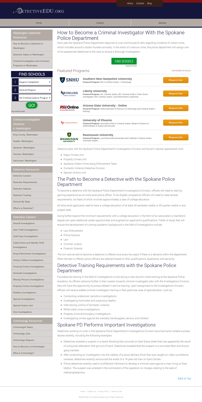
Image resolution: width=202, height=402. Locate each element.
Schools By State (21, 201)
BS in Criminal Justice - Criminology (115, 82)
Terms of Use (116, 391)
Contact (140, 3)
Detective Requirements (25, 182)
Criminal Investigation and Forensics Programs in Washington (31, 63)
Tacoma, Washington (23, 154)
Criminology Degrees (23, 340)
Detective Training (22, 195)
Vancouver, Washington (24, 160)
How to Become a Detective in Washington (28, 45)
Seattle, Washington (23, 141)
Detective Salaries (22, 188)
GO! (31, 105)
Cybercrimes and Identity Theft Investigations (28, 244)
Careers (100, 22)
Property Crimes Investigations (28, 286)
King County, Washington (25, 134)
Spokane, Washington (24, 147)
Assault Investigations (24, 223)
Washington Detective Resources (27, 35)
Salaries (162, 22)
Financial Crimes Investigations (28, 266)
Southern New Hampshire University (107, 78)
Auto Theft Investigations (25, 229)
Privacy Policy (103, 391)
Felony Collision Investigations (28, 260)
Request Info (176, 80)
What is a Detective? (23, 208)
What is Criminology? (23, 353)
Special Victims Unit (23, 305)
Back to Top (184, 378)
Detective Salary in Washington (28, 54)
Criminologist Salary (23, 327)
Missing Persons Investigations (28, 279)
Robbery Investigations (24, 292)
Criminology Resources (27, 321)
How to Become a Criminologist (28, 346)
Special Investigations (24, 299)
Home (39, 22)
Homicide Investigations (25, 273)
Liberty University (95, 91)
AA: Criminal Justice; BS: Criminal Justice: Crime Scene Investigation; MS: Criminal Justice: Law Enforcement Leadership (115, 95)
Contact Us (91, 391)
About (130, 3)
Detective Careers (22, 175)
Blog (149, 3)
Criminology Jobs (21, 333)
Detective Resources (26, 169)
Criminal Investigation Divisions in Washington (26, 124)
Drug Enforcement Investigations (29, 253)
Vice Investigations (22, 312)
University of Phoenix (97, 120)
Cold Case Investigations (25, 236)
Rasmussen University (98, 135)
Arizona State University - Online (105, 105)
